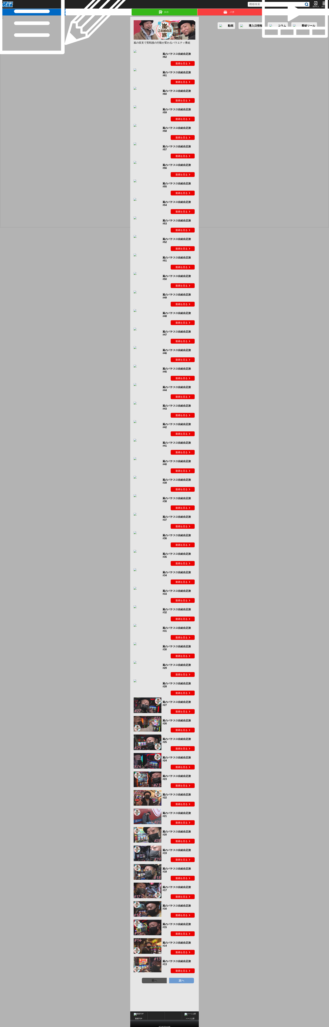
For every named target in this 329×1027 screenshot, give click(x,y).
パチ (232, 12)
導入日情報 (256, 25)
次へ (181, 980)
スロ (166, 12)
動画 (328, 12)
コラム (131, 12)
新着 (65, 12)
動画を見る (182, 63)
